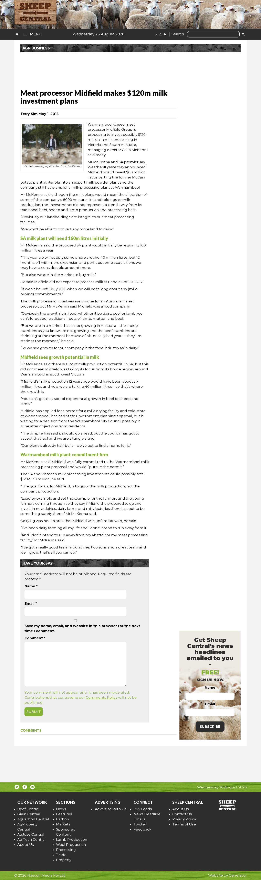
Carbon (62, 819)
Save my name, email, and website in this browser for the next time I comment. (82, 628)
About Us (25, 845)
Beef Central (28, 809)
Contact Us (182, 814)
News (61, 809)
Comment (34, 638)
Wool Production (71, 845)
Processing (66, 850)
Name (31, 586)
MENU (35, 34)
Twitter (140, 824)
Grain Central (28, 814)
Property (63, 860)
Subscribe (210, 727)
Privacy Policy (184, 819)
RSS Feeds (143, 809)
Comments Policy (101, 697)
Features (64, 814)
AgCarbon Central (33, 819)
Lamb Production (71, 839)
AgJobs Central (30, 834)
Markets (63, 824)
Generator (238, 875)
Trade (61, 855)
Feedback (142, 829)
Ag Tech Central (31, 839)
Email (30, 603)
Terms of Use (184, 824)
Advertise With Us (110, 809)
